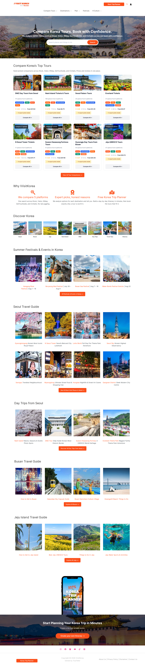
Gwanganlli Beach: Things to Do (116, 499)
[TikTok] (79, 649)
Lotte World (77, 343)
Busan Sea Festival (82, 286)
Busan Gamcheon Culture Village (87, 499)
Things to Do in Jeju (86, 555)
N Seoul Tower (50, 343)
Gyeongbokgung (21, 343)
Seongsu (19, 382)
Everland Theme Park (111, 441)
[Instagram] (60, 649)
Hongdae (76, 382)
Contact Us (133, 659)
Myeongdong (49, 382)
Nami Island (18, 441)
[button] (114, 4)
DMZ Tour (49, 441)
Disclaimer (123, 659)
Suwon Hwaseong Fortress (86, 441)
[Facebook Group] (70, 649)
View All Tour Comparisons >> (72, 175)
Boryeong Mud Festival (54, 286)
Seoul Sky (110, 343)
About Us (102, 659)
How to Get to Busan (28, 499)
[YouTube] (75, 649)
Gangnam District (109, 382)
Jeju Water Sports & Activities (116, 555)
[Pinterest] (84, 649)
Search (92, 42)
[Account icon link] (131, 4)
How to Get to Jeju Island (28, 555)
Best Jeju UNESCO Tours (58, 555)
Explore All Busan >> (72, 504)
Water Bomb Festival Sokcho (113, 286)
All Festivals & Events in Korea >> (72, 294)
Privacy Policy (112, 659)
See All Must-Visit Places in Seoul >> (72, 390)
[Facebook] (65, 649)
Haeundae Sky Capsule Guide (58, 499)
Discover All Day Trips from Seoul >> (72, 448)
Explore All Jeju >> (72, 560)
